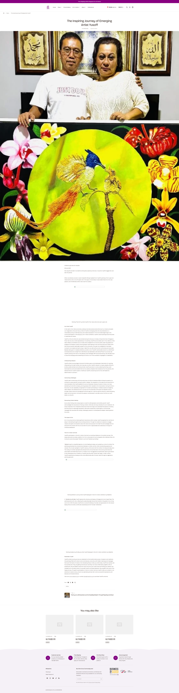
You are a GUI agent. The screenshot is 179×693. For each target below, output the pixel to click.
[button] (127, 7)
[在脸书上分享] (68, 582)
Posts (7, 13)
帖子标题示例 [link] (50, 639)
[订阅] (101, 679)
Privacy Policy (97, 682)
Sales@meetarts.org (88, 576)
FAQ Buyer (48, 671)
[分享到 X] (70, 582)
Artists (67, 586)
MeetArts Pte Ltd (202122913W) (55, 689)
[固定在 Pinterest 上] (72, 582)
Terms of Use (91, 682)
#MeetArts (80, 334)
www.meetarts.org (73, 576)
